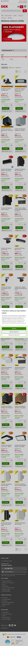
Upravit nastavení (14, 331)
